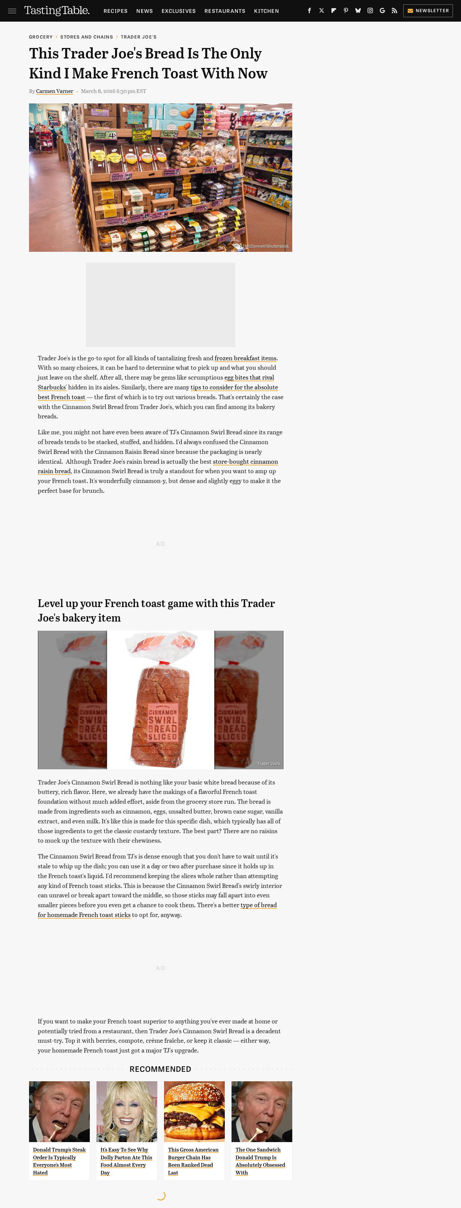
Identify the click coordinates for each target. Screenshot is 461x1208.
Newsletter (432, 10)
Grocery (41, 36)
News (144, 11)
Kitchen (266, 11)
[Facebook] (309, 11)
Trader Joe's (139, 36)
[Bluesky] (358, 11)
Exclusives (179, 11)
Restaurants (225, 11)
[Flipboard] (333, 11)
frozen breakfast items (245, 358)
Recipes (116, 11)
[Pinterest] (346, 11)
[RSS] (394, 11)
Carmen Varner (54, 91)
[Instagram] (370, 11)
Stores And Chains (86, 36)
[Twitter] (321, 11)
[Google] (382, 11)
